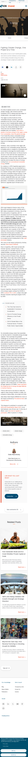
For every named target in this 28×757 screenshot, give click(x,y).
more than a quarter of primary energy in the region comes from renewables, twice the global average (14, 132)
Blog (3, 687)
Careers (17, 691)
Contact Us (17, 689)
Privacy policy (5, 743)
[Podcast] (22, 704)
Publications (4, 691)
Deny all (13, 750)
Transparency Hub (19, 687)
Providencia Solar (19, 398)
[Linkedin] (8, 704)
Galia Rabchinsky (4, 74)
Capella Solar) (5, 400)
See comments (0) (12, 509)
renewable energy (7, 435)
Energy (24, 17)
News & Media (5, 689)
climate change (18, 431)
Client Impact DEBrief (11, 244)
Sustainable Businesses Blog (14, 17)
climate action (6, 431)
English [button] (3, 1)
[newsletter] (3, 708)
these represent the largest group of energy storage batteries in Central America (13, 386)
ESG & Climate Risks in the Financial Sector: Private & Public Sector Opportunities (15, 324)
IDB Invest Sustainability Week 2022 (11, 407)
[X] (12, 704)
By (1, 72)
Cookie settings (5, 746)
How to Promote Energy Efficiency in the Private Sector (14, 316)
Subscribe (10, 496)
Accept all (13, 754)
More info (13, 464)
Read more (21, 567)
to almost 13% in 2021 (9, 293)
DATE (2, 78)
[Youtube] (17, 704)
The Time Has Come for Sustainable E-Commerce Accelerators (14, 309)
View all (5, 668)
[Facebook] (3, 704)
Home (3, 17)
